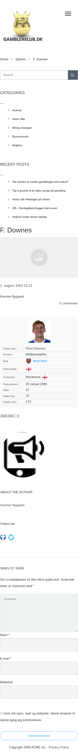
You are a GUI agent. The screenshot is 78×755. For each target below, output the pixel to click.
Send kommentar (39, 735)
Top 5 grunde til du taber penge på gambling (39, 190)
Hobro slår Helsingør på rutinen (31, 199)
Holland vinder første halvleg (29, 216)
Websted (6, 682)
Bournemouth (20, 136)
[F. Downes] (39, 257)
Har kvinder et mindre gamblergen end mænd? (40, 181)
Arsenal (16, 110)
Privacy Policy (59, 747)
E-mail (5, 658)
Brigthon (17, 145)
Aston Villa (18, 119)
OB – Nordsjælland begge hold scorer (34, 208)
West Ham (40, 361)
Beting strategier (22, 127)
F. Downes (16, 230)
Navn (5, 635)
